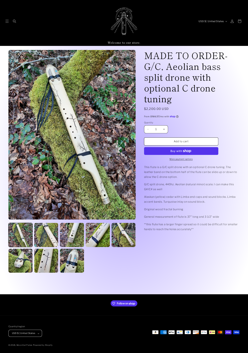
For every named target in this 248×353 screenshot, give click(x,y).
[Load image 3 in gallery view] (72, 235)
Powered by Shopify (43, 345)
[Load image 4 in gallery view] (98, 235)
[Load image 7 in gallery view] (46, 261)
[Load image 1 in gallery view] (20, 235)
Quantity (148, 122)
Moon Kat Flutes (25, 345)
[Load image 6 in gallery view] (20, 261)
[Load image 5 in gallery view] (124, 235)
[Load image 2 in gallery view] (46, 235)
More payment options (181, 159)
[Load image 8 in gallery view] (72, 261)
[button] (7, 21)
